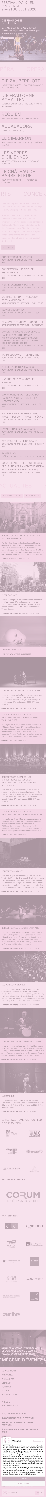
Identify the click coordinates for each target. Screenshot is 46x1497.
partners (13, 1446)
